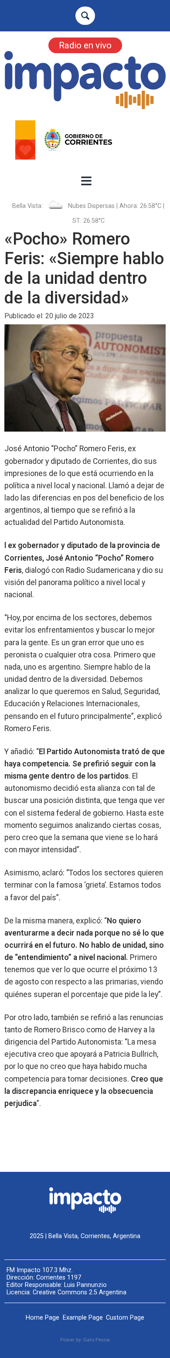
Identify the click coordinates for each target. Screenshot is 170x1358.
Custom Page (125, 1317)
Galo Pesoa (96, 1340)
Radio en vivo (85, 45)
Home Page (42, 1317)
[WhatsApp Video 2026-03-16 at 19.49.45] (85, 140)
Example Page (83, 1317)
